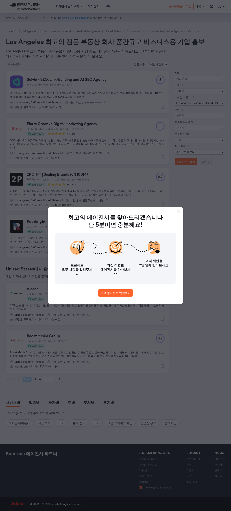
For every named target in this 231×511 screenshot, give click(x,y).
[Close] (179, 211)
